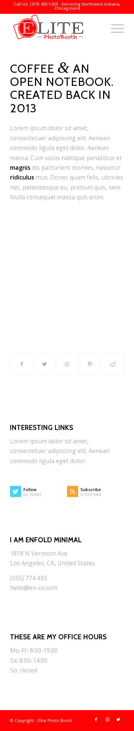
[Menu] (113, 28)
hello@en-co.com (33, 588)
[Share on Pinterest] (90, 364)
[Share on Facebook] (21, 364)
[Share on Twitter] (45, 364)
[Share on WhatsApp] (67, 364)
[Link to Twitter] (118, 719)
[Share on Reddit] (112, 364)
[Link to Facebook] (96, 719)
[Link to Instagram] (107, 719)
